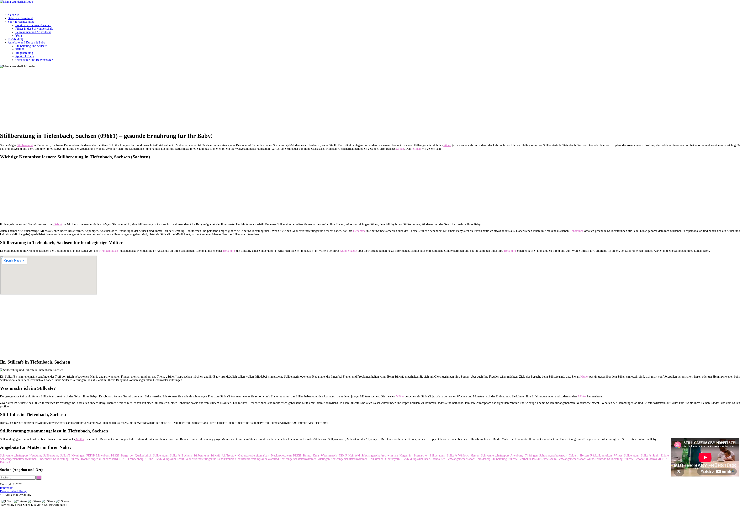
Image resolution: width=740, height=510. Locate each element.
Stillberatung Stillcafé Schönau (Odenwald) (634, 459)
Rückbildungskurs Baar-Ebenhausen (423, 459)
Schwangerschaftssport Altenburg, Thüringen (509, 455)
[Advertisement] (118, 101)
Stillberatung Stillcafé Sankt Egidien (647, 455)
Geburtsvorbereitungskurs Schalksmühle (209, 459)
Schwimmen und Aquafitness (33, 32)
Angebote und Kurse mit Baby (26, 42)
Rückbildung (16, 39)
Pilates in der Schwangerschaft (34, 28)
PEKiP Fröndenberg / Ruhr (136, 459)
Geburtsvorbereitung (20, 18)
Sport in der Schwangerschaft (33, 25)
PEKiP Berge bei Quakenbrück (131, 455)
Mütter (399, 396)
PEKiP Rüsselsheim (544, 459)
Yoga (18, 35)
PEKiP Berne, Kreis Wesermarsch (315, 455)
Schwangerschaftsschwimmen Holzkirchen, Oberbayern (365, 459)
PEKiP (19, 49)
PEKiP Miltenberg (97, 455)
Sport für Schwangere (21, 21)
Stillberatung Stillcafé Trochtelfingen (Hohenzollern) (85, 459)
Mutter (584, 376)
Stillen (447, 145)
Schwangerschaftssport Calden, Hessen (564, 455)
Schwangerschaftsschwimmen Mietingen (305, 459)
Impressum (6, 487)
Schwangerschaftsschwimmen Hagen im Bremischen (394, 455)
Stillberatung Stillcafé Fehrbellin (511, 459)
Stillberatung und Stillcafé (31, 46)
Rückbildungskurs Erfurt (169, 459)
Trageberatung (24, 52)
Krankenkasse (348, 250)
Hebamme (359, 230)
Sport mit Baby (24, 56)
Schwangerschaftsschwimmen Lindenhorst (26, 459)
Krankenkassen (108, 250)
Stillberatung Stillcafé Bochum (172, 455)
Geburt (57, 224)
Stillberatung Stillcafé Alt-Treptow (215, 455)
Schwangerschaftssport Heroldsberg (468, 459)
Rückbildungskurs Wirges (606, 455)
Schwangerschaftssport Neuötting (21, 455)
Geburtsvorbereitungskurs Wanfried (257, 459)
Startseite (13, 14)
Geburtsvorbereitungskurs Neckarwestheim (265, 455)
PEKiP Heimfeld (349, 455)
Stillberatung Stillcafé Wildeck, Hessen (454, 455)
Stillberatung (25, 145)
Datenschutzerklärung (13, 491)
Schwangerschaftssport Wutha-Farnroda (582, 459)
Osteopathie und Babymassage (34, 59)
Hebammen (576, 230)
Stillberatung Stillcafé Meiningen (64, 455)
